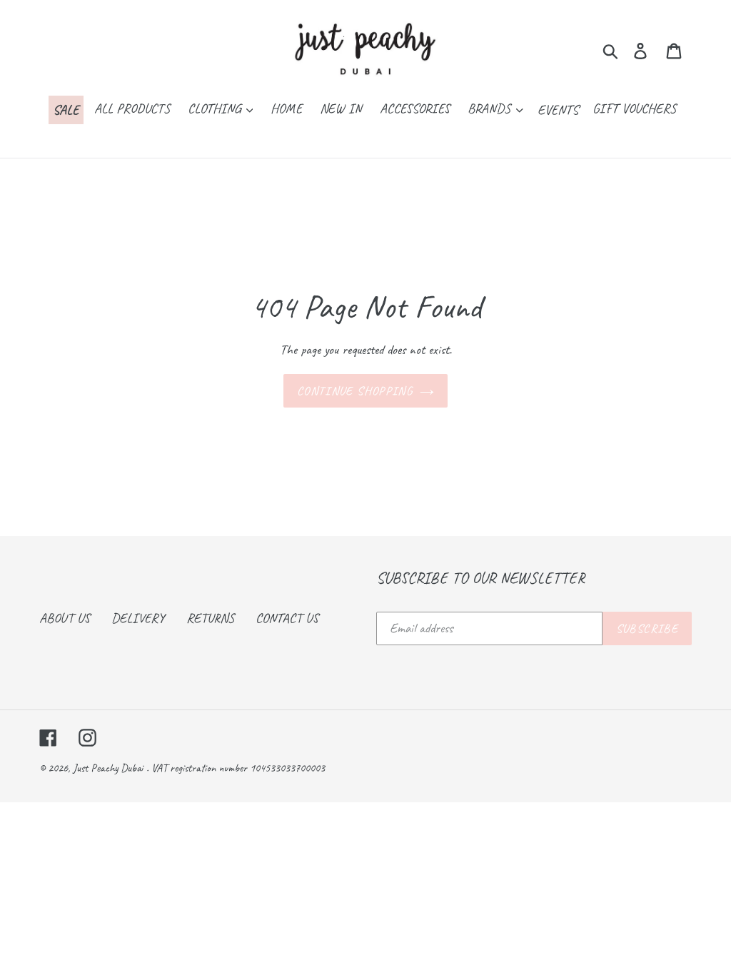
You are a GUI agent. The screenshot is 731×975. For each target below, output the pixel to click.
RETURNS (210, 618)
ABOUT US (64, 618)
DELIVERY (138, 618)
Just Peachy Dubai (108, 768)
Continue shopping (355, 390)
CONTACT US (287, 618)
